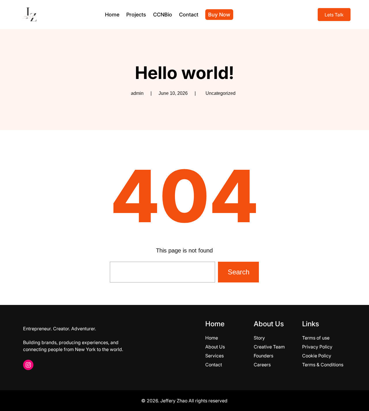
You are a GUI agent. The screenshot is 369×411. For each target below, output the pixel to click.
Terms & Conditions (322, 364)
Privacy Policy (317, 347)
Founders (263, 356)
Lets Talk (334, 15)
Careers (262, 364)
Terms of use (316, 338)
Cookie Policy (316, 356)
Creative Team (269, 347)
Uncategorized (221, 93)
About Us (215, 347)
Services (214, 356)
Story (259, 338)
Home (211, 338)
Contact (213, 364)
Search (238, 272)
